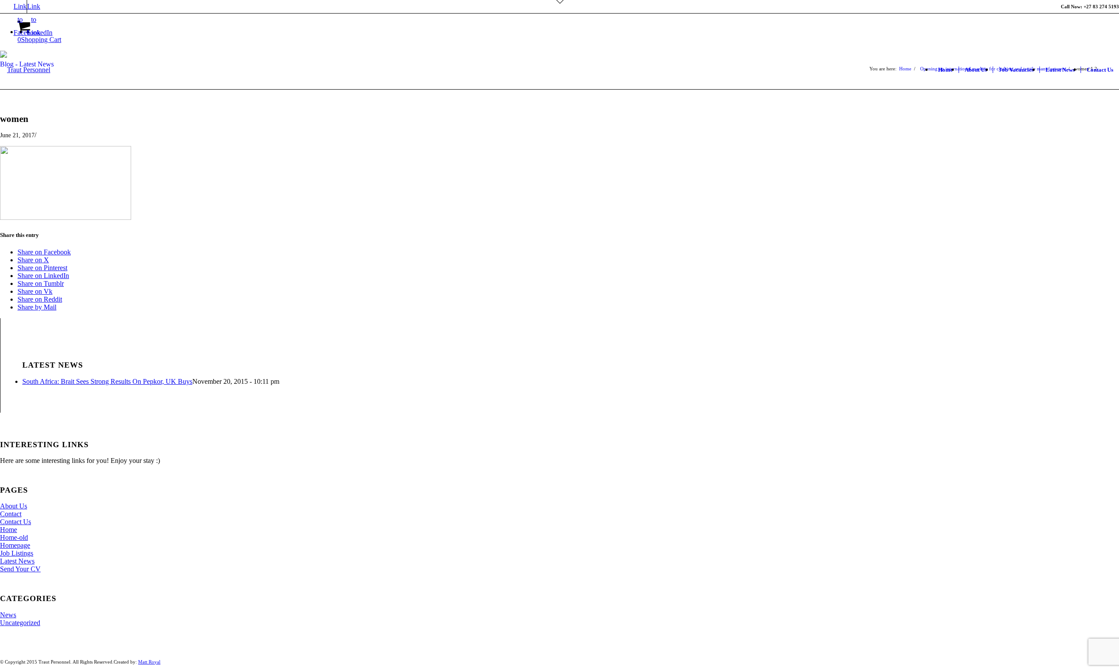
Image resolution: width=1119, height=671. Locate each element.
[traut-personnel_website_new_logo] (25, 95)
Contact (10, 514)
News (8, 615)
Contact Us (15, 521)
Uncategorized (20, 622)
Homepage (15, 545)
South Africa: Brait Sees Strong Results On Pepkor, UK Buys (107, 381)
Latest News (17, 561)
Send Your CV (20, 569)
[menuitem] (945, 70)
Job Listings (16, 553)
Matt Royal (149, 661)
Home (8, 529)
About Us (13, 506)
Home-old (14, 537)
